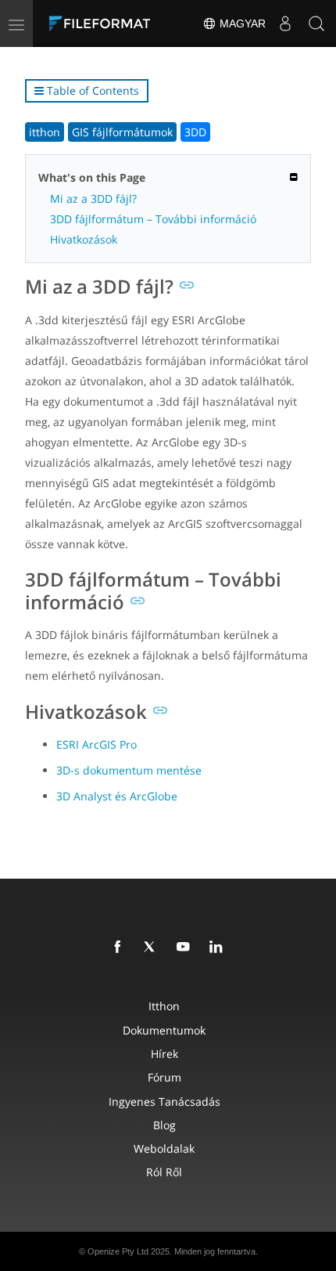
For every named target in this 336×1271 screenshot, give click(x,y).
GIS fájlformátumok (122, 132)
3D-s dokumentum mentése (129, 770)
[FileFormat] (103, 23)
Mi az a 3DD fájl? (93, 198)
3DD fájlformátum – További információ (153, 218)
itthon (44, 132)
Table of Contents (91, 90)
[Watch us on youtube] (186, 947)
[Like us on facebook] (120, 947)
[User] (285, 23)
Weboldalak (164, 1148)
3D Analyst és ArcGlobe (116, 796)
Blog (164, 1125)
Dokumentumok (164, 1030)
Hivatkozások (83, 239)
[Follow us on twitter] (153, 947)
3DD (195, 132)
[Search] (316, 23)
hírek (164, 1053)
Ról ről (164, 1171)
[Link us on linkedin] (219, 947)
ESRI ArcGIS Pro (96, 744)
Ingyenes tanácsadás (164, 1101)
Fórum (164, 1077)
